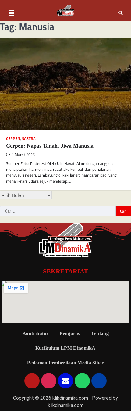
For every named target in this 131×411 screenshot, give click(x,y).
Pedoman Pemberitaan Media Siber (65, 362)
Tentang (100, 333)
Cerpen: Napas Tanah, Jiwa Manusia (50, 146)
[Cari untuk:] (58, 211)
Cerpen (13, 138)
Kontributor (35, 333)
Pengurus (69, 333)
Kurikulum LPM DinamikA (65, 348)
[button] (11, 13)
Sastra (29, 138)
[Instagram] (48, 380)
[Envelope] (65, 380)
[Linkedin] (99, 380)
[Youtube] (32, 380)
